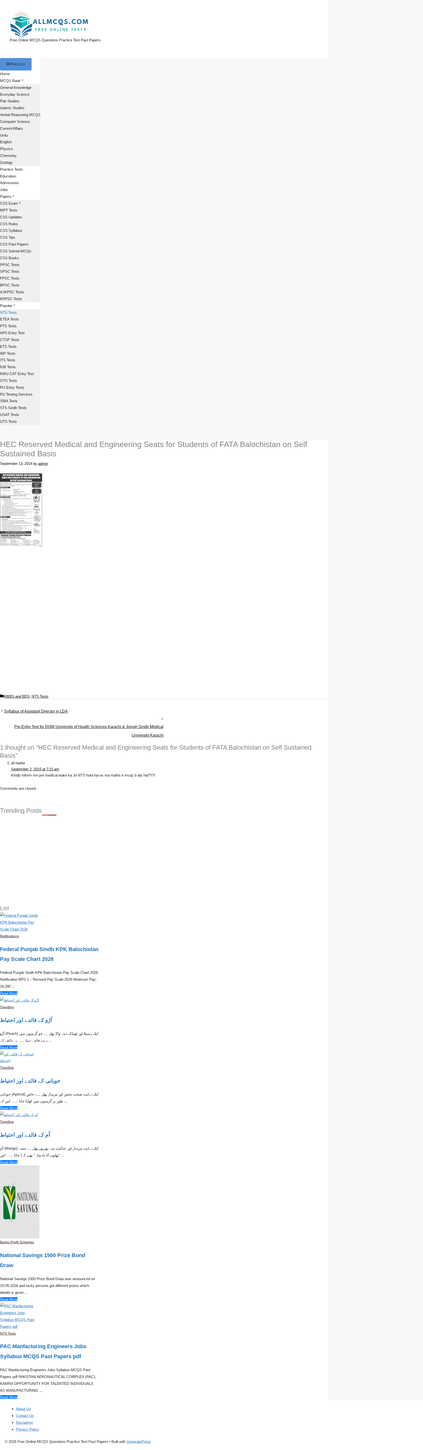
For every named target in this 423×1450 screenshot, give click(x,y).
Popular (6, 306)
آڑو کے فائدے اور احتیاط (26, 1020)
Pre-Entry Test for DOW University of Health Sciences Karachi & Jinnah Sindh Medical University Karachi (89, 728)
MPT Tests (8, 210)
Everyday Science (14, 94)
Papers (6, 196)
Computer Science (15, 121)
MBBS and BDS (17, 696)
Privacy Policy (27, 1429)
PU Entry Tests (12, 387)
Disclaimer (24, 1422)
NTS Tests (8, 312)
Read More (8, 993)
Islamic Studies (12, 108)
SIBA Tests (9, 401)
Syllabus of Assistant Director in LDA (36, 711)
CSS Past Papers (14, 244)
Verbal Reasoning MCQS (20, 115)
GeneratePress (139, 1441)
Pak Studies (9, 101)
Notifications (9, 936)
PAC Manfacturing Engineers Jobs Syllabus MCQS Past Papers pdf (43, 1351)
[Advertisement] (164, 587)
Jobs (4, 190)
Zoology (6, 162)
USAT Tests (9, 415)
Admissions (9, 183)
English (6, 142)
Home (5, 74)
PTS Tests (8, 326)
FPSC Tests (9, 278)
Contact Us (25, 1416)
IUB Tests (8, 367)
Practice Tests (11, 169)
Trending (7, 1007)
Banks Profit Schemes (17, 1242)
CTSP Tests (9, 340)
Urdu (4, 135)
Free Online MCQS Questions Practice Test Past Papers (55, 40)
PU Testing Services (16, 394)
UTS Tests (8, 421)
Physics (6, 149)
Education (8, 176)
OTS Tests (8, 380)
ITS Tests (7, 360)
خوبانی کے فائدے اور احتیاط (30, 1081)
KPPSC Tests (11, 299)
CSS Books (9, 258)
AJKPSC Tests (12, 292)
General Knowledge (15, 87)
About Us (23, 1409)
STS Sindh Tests (13, 408)
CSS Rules (9, 224)
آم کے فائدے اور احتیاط (25, 1135)
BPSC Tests (10, 285)
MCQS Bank (10, 81)
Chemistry (8, 155)
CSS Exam (9, 203)
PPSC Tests (10, 265)
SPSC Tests (10, 271)
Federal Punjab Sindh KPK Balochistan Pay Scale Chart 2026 (49, 954)
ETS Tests (8, 346)
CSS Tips (7, 237)
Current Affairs (11, 128)
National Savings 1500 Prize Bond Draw (42, 1260)
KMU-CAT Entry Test (17, 374)
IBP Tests (7, 353)
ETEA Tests (9, 319)
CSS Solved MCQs (15, 251)
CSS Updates (11, 217)
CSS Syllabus (11, 230)
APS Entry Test (12, 333)
